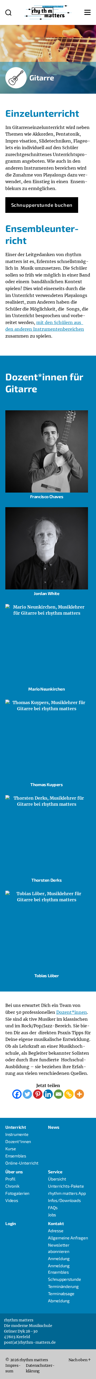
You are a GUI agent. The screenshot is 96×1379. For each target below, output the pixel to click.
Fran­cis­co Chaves (46, 496)
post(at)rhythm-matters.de (30, 1342)
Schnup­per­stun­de (64, 1279)
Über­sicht (57, 1178)
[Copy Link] (69, 1094)
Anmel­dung (59, 1258)
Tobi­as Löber (46, 975)
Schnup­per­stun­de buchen (42, 205)
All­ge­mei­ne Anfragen (68, 1237)
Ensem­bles (15, 1155)
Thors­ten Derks (46, 879)
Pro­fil (10, 1178)
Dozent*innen (71, 1012)
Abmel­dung (59, 1300)
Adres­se (55, 1230)
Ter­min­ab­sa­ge (61, 1293)
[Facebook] (17, 1094)
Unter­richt (15, 1127)
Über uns (14, 1171)
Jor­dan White (46, 593)
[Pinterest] (37, 1094)
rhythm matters (33, 1360)
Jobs (52, 1214)
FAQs (53, 1207)
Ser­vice (55, 1171)
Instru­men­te (16, 1134)
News (53, 1127)
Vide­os (11, 1200)
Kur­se (10, 1148)
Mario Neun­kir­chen (46, 688)
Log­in (10, 1223)
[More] (79, 1094)
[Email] (58, 1094)
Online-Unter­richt (21, 1162)
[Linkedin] (48, 1094)
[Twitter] (27, 1094)
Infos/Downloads (64, 1200)
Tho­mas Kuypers (46, 784)
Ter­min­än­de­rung (63, 1286)
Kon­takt (56, 1223)
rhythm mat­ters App (67, 1193)
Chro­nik (12, 1185)
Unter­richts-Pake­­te (66, 1185)
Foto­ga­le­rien (17, 1193)
